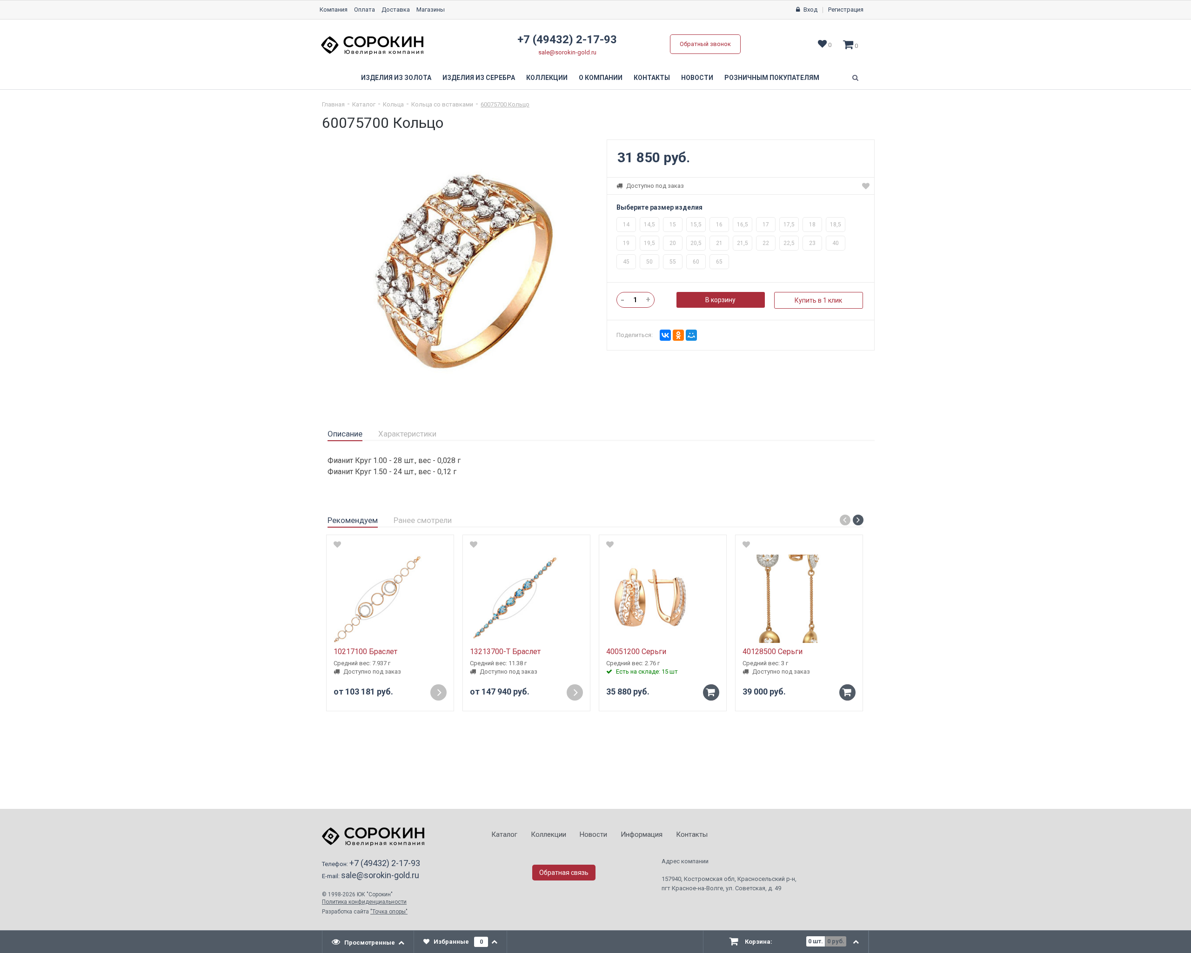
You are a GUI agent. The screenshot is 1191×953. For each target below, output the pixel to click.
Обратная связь (564, 872)
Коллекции (547, 77)
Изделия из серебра (478, 77)
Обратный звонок (705, 43)
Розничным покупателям (771, 77)
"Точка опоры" (389, 911)
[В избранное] (337, 544)
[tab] (345, 434)
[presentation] (368, 942)
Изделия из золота (396, 77)
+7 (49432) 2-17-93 (567, 39)
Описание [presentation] (345, 433)
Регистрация (845, 9)
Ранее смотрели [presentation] (423, 520)
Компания (334, 9)
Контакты (652, 77)
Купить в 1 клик (818, 300)
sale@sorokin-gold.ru (567, 52)
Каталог (363, 104)
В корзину (720, 300)
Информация (641, 834)
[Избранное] (866, 186)
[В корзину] (711, 692)
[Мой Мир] (691, 335)
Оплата (364, 9)
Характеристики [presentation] (407, 433)
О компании (600, 77)
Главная (333, 104)
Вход (810, 9)
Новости (697, 77)
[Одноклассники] (678, 335)
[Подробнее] (438, 692)
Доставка (395, 9)
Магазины (430, 9)
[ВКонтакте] (665, 335)
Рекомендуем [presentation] (353, 520)
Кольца (393, 104)
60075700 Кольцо (505, 104)
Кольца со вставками (442, 104)
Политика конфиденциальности (364, 902)
